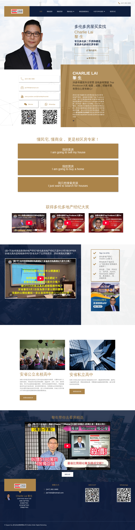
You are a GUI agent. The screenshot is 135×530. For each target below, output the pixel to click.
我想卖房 (49, 11)
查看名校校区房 (28, 397)
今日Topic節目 (98, 11)
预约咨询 (92, 50)
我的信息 (70, 11)
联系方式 (113, 11)
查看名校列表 (77, 391)
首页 (41, 11)
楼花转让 (92, 58)
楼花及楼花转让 (84, 11)
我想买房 (59, 11)
